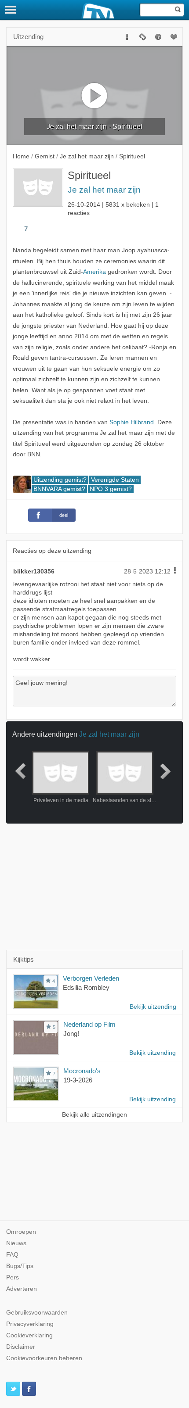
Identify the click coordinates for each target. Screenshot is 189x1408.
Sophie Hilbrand (131, 422)
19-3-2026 (77, 1080)
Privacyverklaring (30, 1324)
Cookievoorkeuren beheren (44, 1358)
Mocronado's (82, 1071)
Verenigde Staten (115, 479)
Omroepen (21, 1232)
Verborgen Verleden (91, 978)
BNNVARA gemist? (59, 489)
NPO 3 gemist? (111, 489)
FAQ (12, 1254)
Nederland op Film (89, 1024)
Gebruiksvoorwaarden (37, 1312)
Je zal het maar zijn (104, 189)
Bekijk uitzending (153, 1006)
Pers (12, 1277)
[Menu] (11, 9)
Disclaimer (20, 1347)
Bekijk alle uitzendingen (94, 1114)
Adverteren (21, 1289)
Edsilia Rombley (86, 987)
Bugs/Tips (19, 1266)
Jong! (71, 1033)
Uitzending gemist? (60, 479)
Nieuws (16, 1243)
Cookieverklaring (29, 1335)
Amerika (94, 272)
